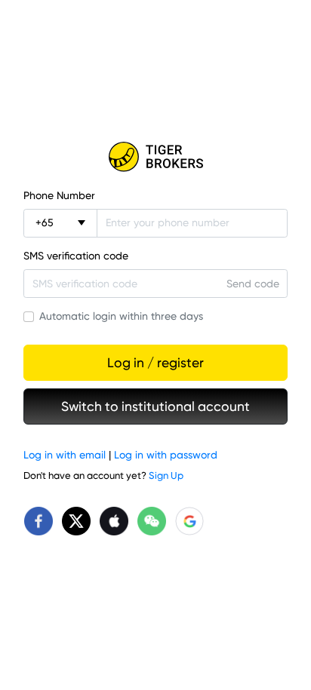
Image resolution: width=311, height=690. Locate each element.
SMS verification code (75, 256)
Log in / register (155, 362)
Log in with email (64, 455)
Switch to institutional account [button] (155, 406)
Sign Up (166, 475)
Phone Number (59, 195)
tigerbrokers (155, 157)
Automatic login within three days (121, 316)
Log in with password (165, 455)
